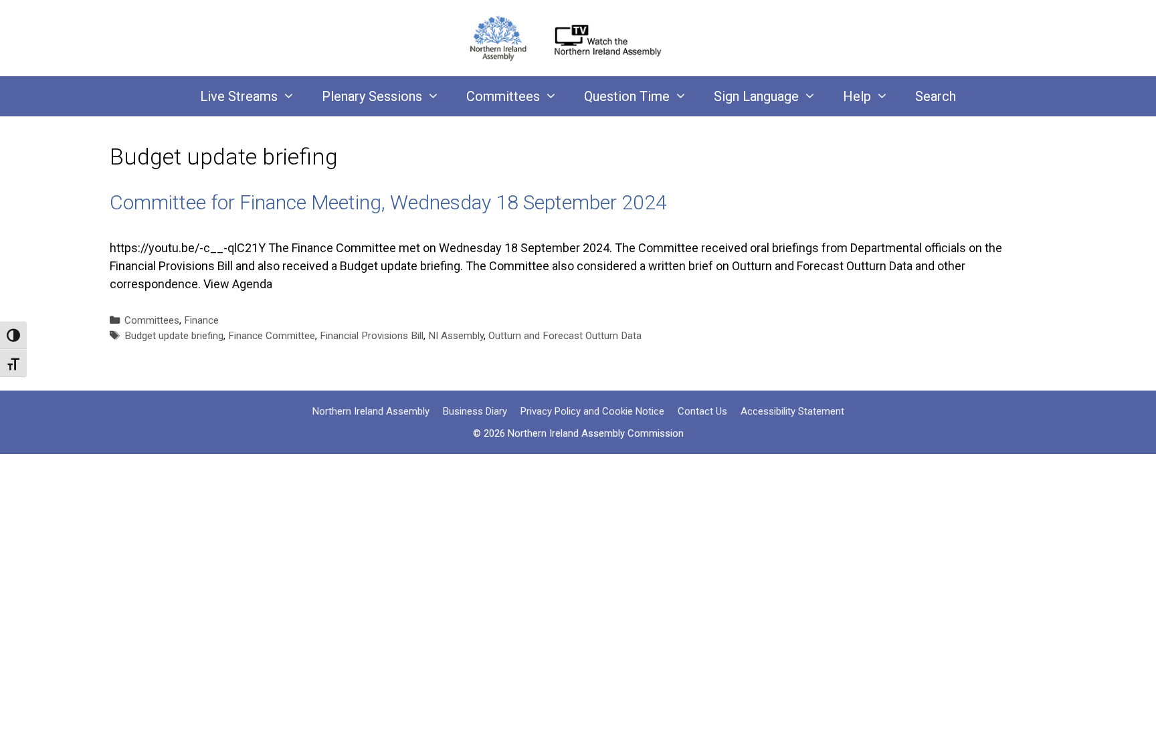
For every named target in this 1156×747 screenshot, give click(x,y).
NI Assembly (456, 336)
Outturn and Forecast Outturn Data (565, 336)
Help (857, 96)
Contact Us (702, 411)
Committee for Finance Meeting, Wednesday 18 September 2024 (388, 202)
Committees (503, 96)
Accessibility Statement (792, 411)
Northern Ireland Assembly (370, 411)
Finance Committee (271, 336)
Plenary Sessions (372, 96)
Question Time (627, 96)
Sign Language (756, 96)
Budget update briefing (173, 336)
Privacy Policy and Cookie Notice (592, 411)
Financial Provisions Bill (371, 336)
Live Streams (239, 96)
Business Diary (475, 411)
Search (935, 96)
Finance (201, 320)
